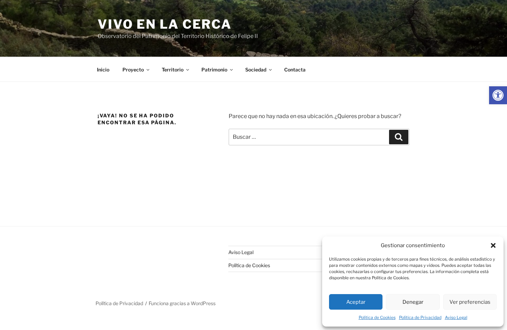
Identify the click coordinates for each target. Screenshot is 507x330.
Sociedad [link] (255, 69)
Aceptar (356, 302)
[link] (498, 95)
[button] (493, 245)
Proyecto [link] (133, 69)
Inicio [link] (103, 69)
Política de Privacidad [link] (420, 317)
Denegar (413, 302)
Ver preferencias (469, 302)
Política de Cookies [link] (377, 317)
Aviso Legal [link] (456, 317)
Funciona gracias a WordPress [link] (182, 303)
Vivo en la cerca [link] (165, 24)
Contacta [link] (295, 69)
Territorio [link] (172, 69)
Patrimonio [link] (214, 69)
